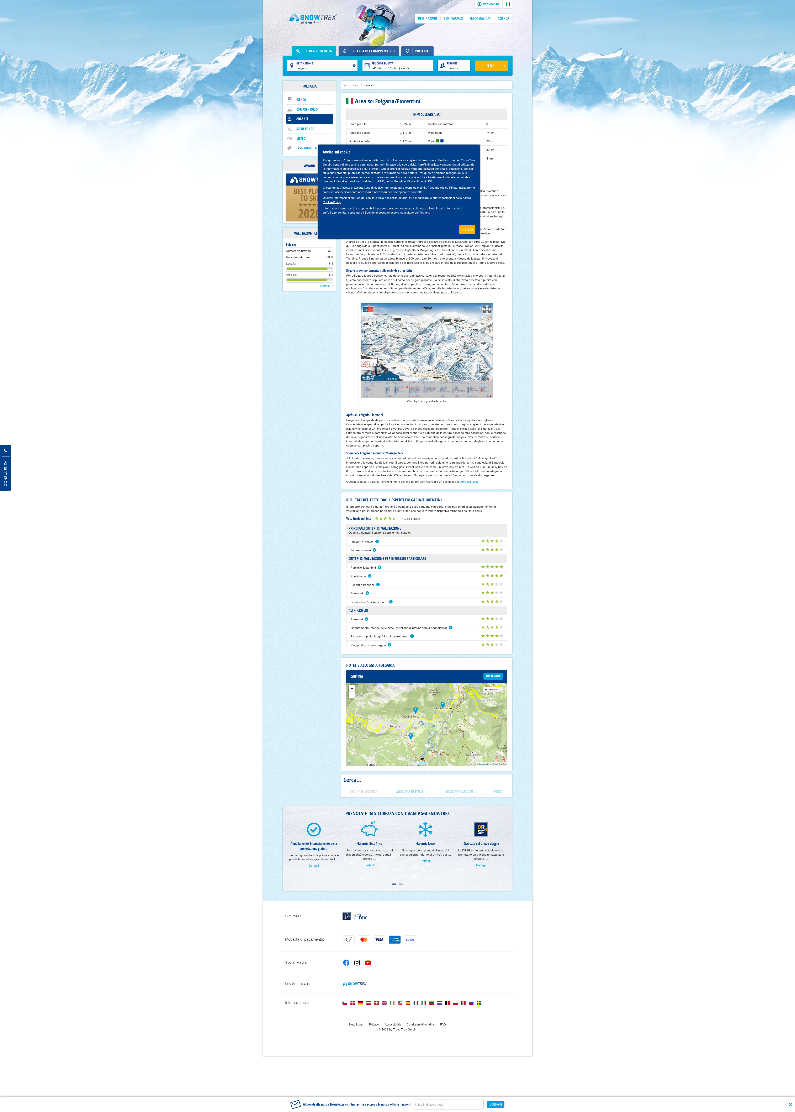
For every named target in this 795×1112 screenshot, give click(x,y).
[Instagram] (357, 962)
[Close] (790, 1104)
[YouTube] (368, 962)
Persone (452, 63)
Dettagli (325, 285)
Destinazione (304, 63)
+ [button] (352, 688)
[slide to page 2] (401, 884)
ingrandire (493, 676)
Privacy (424, 212)
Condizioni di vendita (420, 1024)
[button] (508, 4)
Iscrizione (495, 1104)
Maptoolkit (484, 764)
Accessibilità (393, 1024)
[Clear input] (354, 65)
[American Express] (395, 939)
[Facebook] (346, 962)
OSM (495, 764)
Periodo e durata (382, 63)
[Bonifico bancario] (349, 939)
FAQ (443, 1024)
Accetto (345, 187)
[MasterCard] (364, 939)
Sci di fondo (305, 128)
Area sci (302, 118)
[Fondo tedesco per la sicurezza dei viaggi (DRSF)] (347, 916)
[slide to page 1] (394, 884)
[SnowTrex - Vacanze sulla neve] (355, 984)
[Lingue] (345, 1003)
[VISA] (379, 939)
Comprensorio (307, 109)
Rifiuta (453, 187)
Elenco (301, 99)
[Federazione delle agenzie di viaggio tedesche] (360, 916)
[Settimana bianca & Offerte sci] (313, 18)
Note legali (436, 208)
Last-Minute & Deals (310, 148)
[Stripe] (410, 939)
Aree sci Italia (469, 481)
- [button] (352, 695)
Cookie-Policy (332, 202)
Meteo (301, 138)
